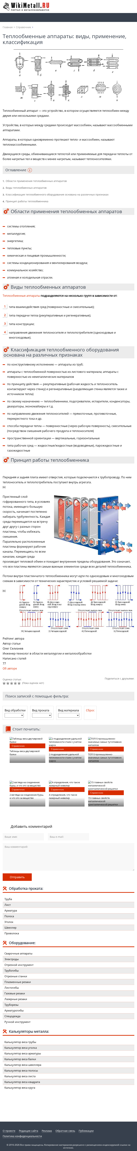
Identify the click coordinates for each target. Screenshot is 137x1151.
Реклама (47, 1130)
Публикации (86, 1130)
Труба (8, 899)
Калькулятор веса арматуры (22, 1053)
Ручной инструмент (17, 1022)
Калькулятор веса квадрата (22, 1082)
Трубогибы (11, 970)
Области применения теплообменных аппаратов (35, 181)
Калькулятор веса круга (19, 1087)
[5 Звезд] (19, 683)
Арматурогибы (14, 1010)
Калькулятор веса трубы (20, 1042)
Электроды (11, 959)
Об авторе (10, 668)
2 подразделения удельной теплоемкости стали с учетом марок (65, 757)
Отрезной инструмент (19, 965)
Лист (7, 905)
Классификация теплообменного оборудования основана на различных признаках (55, 194)
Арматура (10, 910)
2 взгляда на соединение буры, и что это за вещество (27, 796)
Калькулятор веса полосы (21, 1070)
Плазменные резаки (17, 982)
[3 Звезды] (12, 683)
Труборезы (11, 1004)
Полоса (9, 916)
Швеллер (10, 927)
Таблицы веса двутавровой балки (25, 753)
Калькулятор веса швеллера (22, 1065)
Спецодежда (12, 1016)
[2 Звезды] (8, 683)
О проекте (9, 1130)
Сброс (90, 710)
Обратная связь (65, 1130)
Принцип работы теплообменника (25, 201)
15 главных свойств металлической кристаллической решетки (103, 801)
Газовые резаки (14, 993)
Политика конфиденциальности (22, 1136)
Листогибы (11, 987)
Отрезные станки (15, 976)
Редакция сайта (28, 1130)
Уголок (8, 922)
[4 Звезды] (16, 683)
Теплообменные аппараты (21, 296)
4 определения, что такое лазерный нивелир (63, 796)
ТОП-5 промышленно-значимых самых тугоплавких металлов (105, 757)
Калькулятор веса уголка (20, 1047)
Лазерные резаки (15, 999)
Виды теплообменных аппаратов (25, 187)
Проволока (11, 933)
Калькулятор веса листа (19, 1076)
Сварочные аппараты (18, 953)
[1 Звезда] (4, 683)
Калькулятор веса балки (20, 1059)
